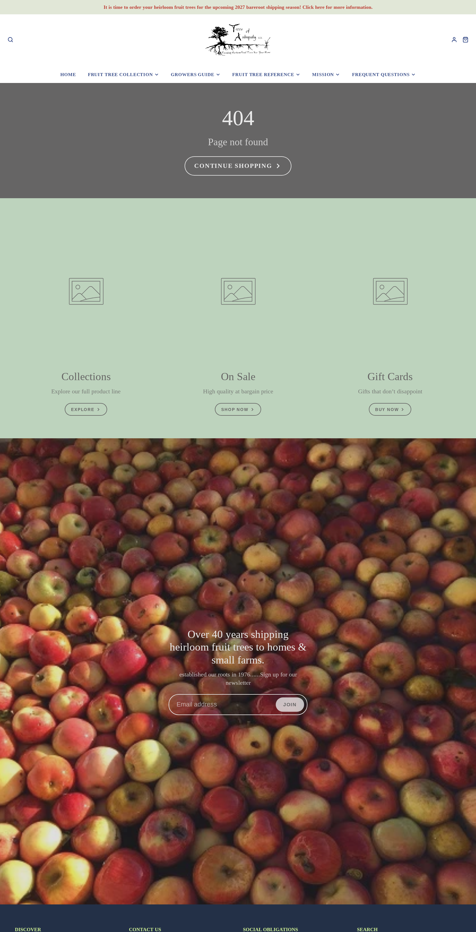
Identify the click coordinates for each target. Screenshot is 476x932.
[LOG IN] (454, 40)
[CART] (466, 40)
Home (68, 74)
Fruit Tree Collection (120, 74)
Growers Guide (192, 74)
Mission (323, 74)
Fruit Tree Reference (263, 74)
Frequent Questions (381, 74)
